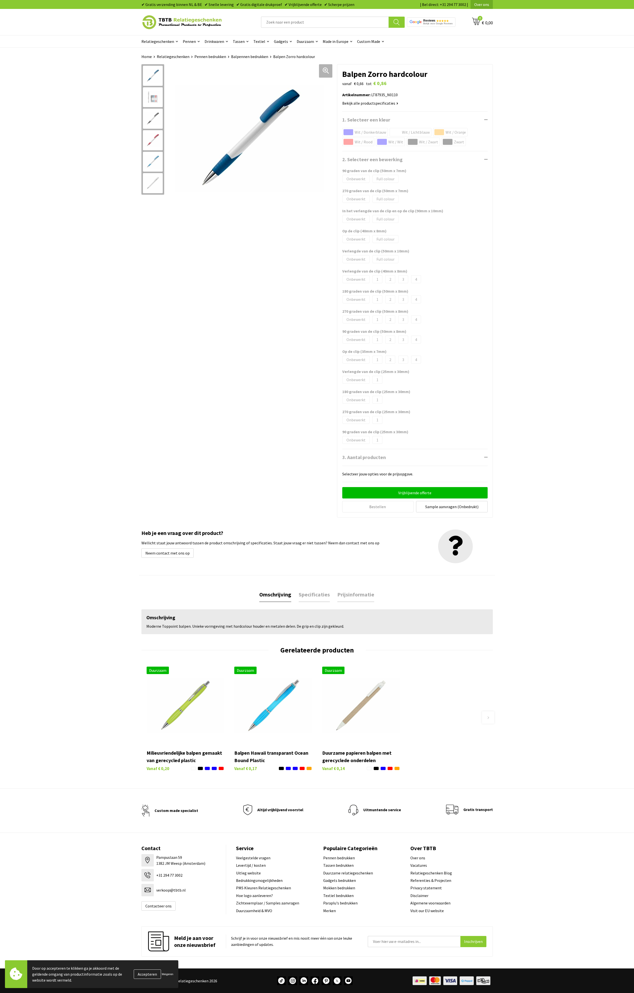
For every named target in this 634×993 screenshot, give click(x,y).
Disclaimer (419, 895)
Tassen (239, 41)
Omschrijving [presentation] (275, 594)
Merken (329, 910)
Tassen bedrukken (338, 865)
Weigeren (167, 974)
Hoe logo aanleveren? (254, 895)
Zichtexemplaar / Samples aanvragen (267, 902)
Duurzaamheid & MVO (254, 910)
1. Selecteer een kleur (366, 120)
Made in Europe (335, 41)
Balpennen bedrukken (249, 56)
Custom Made (368, 41)
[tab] (275, 594)
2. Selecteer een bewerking (372, 159)
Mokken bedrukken (339, 887)
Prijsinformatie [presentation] (355, 594)
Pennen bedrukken (210, 56)
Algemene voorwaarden (430, 902)
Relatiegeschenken (157, 41)
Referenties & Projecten (430, 880)
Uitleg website (248, 872)
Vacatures (418, 865)
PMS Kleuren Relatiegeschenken (263, 887)
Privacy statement (426, 887)
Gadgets (281, 41)
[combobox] (325, 22)
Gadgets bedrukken (339, 880)
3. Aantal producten (364, 457)
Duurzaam (305, 41)
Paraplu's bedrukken (340, 902)
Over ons (481, 4)
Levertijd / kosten (251, 865)
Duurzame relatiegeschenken (348, 872)
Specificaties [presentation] (314, 594)
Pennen (189, 41)
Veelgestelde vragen (253, 857)
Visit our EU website (427, 910)
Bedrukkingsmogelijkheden (259, 880)
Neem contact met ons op (167, 553)
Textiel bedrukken (338, 895)
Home (146, 56)
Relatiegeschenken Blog (431, 872)
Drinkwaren (214, 41)
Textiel (259, 41)
